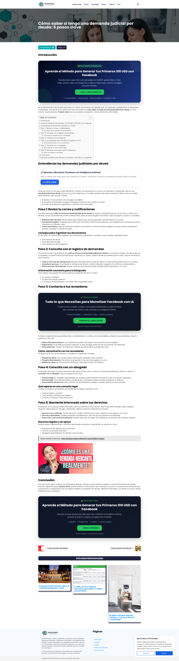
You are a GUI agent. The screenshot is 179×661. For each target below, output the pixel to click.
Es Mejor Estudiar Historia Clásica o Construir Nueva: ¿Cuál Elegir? (122, 617)
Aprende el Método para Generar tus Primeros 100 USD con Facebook (66, 123)
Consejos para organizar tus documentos (57, 130)
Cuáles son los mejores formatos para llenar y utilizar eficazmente (88, 588)
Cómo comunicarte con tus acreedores (56, 143)
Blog (118, 4)
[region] (154, 646)
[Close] (173, 637)
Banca (86, 4)
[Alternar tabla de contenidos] (89, 117)
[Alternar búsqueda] (138, 4)
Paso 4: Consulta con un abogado (53, 145)
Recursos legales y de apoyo (53, 152)
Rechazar (146, 653)
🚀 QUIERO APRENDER (89, 528)
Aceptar (164, 653)
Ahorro (104, 4)
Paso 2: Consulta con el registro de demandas (57, 133)
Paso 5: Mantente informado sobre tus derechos (58, 150)
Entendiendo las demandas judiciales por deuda (58, 126)
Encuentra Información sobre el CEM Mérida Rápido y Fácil (54, 587)
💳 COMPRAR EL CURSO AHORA (89, 321)
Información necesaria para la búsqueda (57, 135)
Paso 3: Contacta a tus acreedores (53, 138)
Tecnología (95, 4)
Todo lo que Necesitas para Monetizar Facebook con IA (61, 140)
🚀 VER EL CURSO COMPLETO (89, 92)
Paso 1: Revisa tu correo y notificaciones (55, 128)
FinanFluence (45, 47)
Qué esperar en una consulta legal (55, 147)
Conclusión (46, 155)
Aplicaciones (77, 4)
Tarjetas (112, 4)
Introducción (45, 120)
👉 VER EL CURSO (49, 182)
